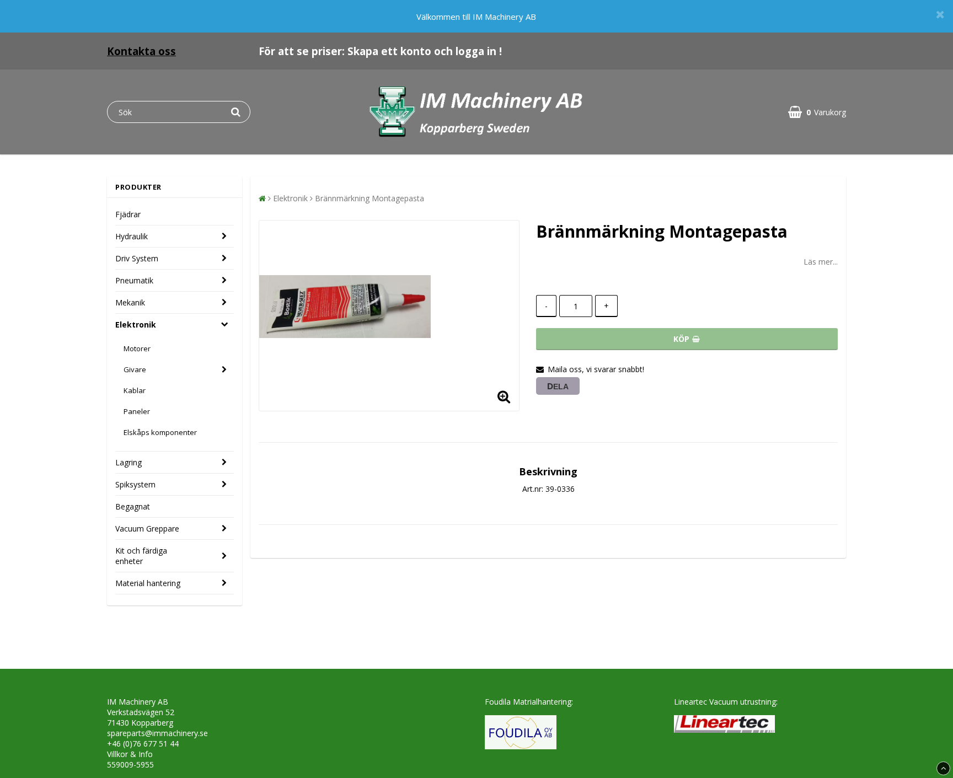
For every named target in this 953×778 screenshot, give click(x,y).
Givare (135, 369)
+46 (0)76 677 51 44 (143, 743)
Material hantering (147, 583)
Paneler (137, 411)
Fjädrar (128, 214)
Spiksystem (135, 484)
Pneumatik (134, 280)
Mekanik (130, 302)
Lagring (128, 462)
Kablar (135, 390)
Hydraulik (131, 236)
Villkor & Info (130, 754)
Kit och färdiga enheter (141, 555)
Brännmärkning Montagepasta (369, 198)
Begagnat (132, 506)
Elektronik (135, 324)
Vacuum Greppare (147, 528)
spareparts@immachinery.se (157, 733)
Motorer (137, 348)
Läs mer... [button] (821, 261)
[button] (817, 112)
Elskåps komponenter (160, 432)
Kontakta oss (141, 51)
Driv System (136, 258)
